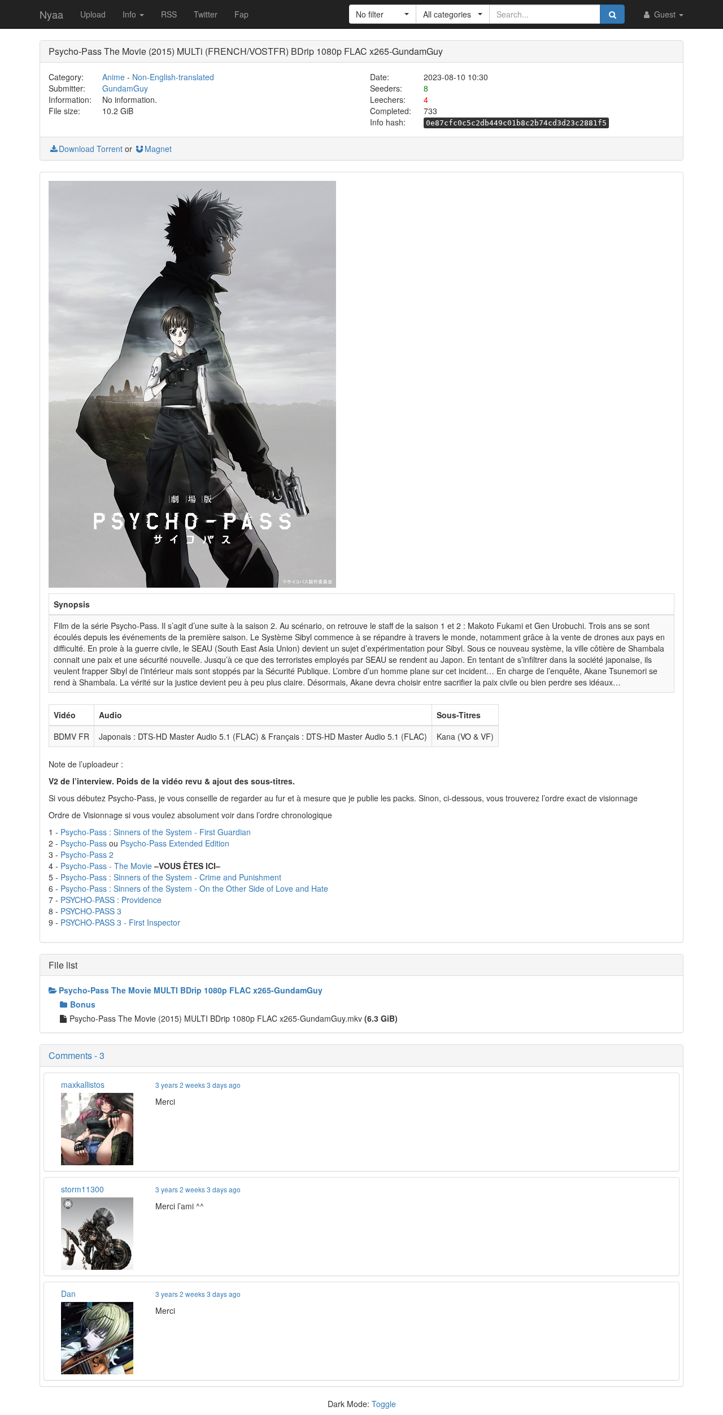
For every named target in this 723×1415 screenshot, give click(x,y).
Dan (68, 1293)
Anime (113, 77)
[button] (382, 14)
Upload (93, 14)
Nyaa (51, 14)
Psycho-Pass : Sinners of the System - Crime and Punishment (170, 877)
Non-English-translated (173, 77)
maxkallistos (82, 1084)
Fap (241, 14)
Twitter (205, 14)
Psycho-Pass (83, 843)
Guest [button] (665, 14)
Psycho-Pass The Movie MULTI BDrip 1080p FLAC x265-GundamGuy (191, 990)
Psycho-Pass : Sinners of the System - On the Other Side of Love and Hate (194, 888)
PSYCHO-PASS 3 (90, 911)
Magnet (158, 148)
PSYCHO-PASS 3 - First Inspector (120, 922)
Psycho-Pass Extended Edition (174, 843)
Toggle (384, 1403)
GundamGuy (125, 88)
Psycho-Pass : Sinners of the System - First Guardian (155, 831)
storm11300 (82, 1189)
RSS (169, 14)
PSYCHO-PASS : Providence (111, 899)
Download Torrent (91, 148)
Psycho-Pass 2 (87, 854)
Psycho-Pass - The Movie (106, 865)
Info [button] (130, 14)
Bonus (82, 1004)
